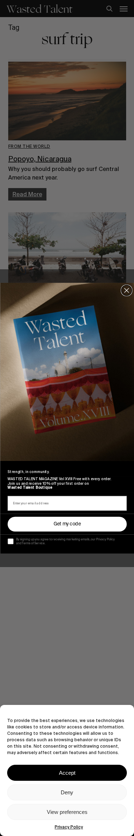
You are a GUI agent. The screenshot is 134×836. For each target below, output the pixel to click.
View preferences (67, 812)
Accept (67, 773)
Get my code (67, 523)
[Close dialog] (126, 290)
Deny (67, 792)
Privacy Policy (69, 827)
